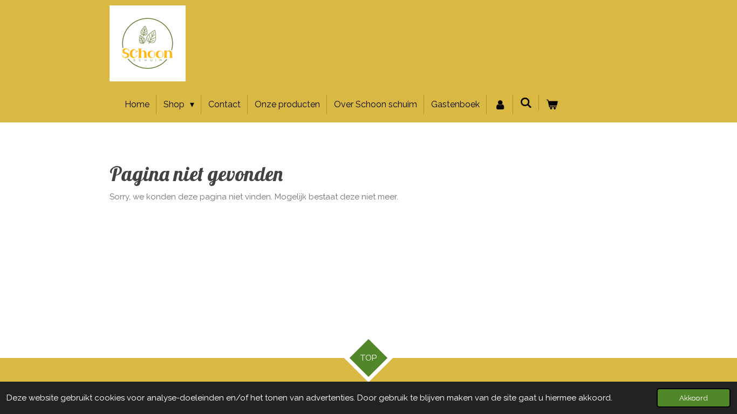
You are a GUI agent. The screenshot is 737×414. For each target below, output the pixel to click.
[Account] (500, 104)
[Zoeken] (526, 103)
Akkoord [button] (693, 398)
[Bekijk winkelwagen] (552, 104)
